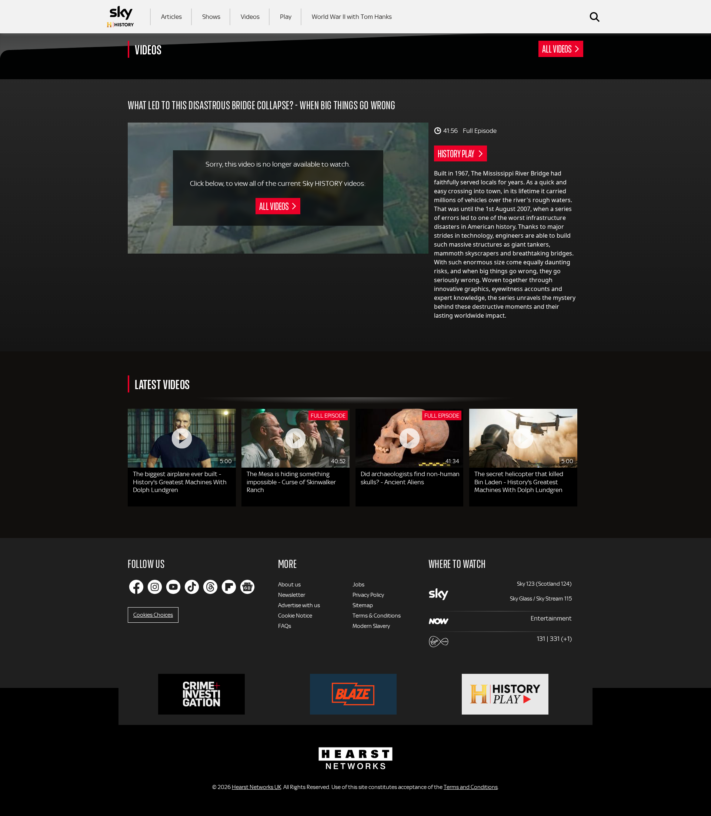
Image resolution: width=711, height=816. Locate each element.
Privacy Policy (368, 595)
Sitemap (363, 605)
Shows (211, 16)
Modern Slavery (371, 626)
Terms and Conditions (471, 787)
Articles (171, 16)
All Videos (557, 48)
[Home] (120, 16)
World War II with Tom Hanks (352, 16)
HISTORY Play (456, 153)
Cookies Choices (153, 615)
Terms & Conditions (377, 615)
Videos (250, 16)
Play (285, 16)
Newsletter (291, 595)
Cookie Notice (295, 615)
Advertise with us (299, 605)
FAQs (284, 626)
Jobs (358, 584)
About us (289, 584)
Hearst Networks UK (256, 787)
